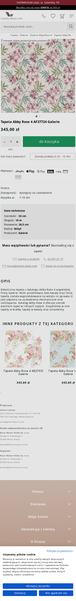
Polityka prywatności (60, 551)
